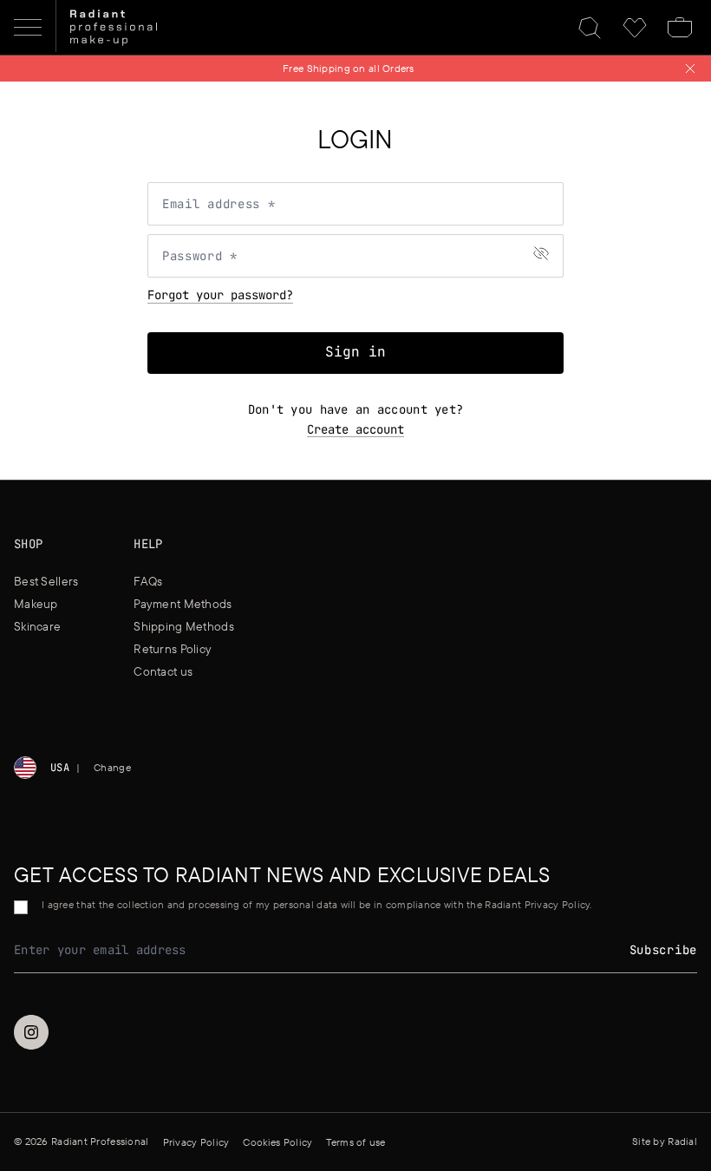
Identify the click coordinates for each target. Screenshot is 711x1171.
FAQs (148, 581)
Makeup (36, 604)
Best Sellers (46, 581)
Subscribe (663, 950)
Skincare (37, 626)
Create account (355, 429)
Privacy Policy (196, 1141)
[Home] (113, 28)
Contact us (163, 671)
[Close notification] (690, 68)
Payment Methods (183, 604)
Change (112, 767)
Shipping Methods (183, 626)
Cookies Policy (277, 1141)
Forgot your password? (220, 295)
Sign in (355, 352)
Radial (682, 1141)
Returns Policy (173, 649)
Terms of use (355, 1141)
